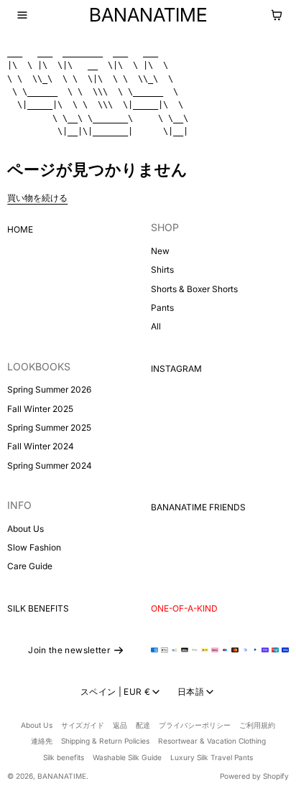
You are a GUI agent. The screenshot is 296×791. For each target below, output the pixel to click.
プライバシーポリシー (195, 725)
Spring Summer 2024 (49, 465)
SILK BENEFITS (38, 608)
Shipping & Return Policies (105, 740)
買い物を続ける (37, 197)
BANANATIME (61, 776)
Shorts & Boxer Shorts (194, 289)
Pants (162, 307)
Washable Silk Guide (127, 757)
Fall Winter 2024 (40, 446)
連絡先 (41, 740)
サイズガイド (82, 725)
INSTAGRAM (176, 368)
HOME (20, 229)
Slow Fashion (34, 547)
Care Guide (29, 566)
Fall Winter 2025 (40, 408)
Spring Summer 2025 (49, 427)
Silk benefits (63, 757)
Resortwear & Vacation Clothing (212, 740)
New (160, 250)
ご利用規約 (257, 725)
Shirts (162, 269)
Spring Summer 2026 (49, 389)
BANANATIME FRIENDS (198, 507)
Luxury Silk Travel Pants (211, 757)
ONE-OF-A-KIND (184, 608)
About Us (25, 528)
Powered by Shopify (254, 776)
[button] (22, 15)
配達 (143, 725)
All (156, 326)
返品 (120, 725)
